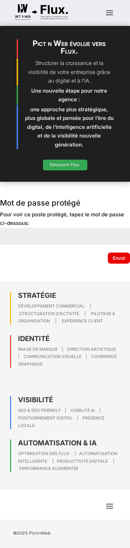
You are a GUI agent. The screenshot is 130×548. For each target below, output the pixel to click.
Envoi (119, 258)
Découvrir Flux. (65, 164)
